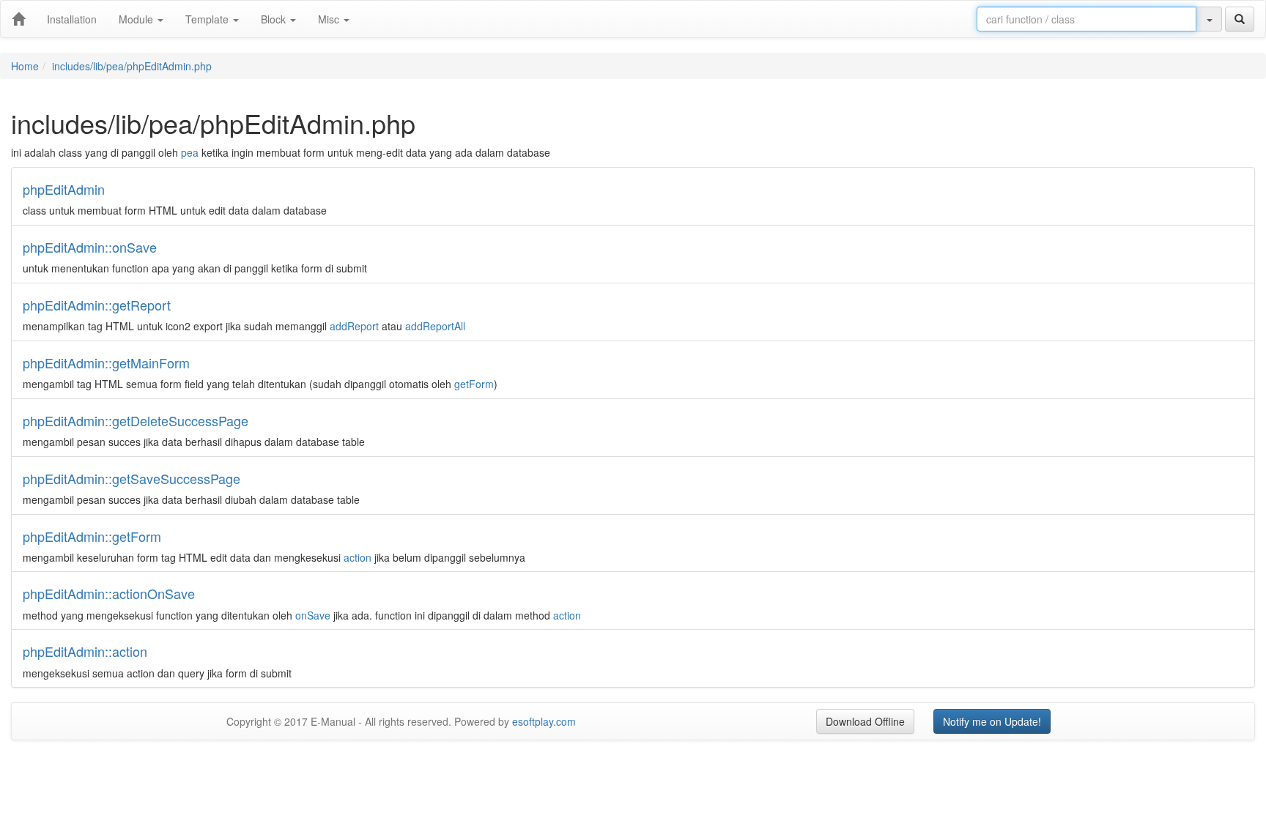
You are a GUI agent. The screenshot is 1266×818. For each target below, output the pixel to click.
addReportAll (435, 326)
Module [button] (137, 19)
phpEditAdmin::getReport (97, 304)
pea (190, 152)
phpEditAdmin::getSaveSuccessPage (131, 478)
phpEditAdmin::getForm (92, 536)
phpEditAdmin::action (85, 651)
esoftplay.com (544, 721)
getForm (474, 383)
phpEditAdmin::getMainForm (106, 362)
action (357, 557)
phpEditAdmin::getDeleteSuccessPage (135, 420)
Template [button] (208, 19)
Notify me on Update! (992, 721)
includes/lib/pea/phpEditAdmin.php (132, 66)
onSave (312, 615)
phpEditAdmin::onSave (90, 246)
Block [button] (275, 19)
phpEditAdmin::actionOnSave (109, 593)
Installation (72, 19)
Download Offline (865, 721)
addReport (354, 326)
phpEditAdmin (64, 188)
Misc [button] (330, 19)
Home (25, 66)
